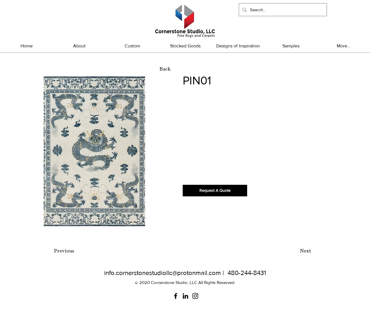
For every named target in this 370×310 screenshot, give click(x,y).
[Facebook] (176, 296)
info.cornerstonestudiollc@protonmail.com (162, 273)
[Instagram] (195, 296)
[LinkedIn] (185, 296)
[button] (185, 45)
